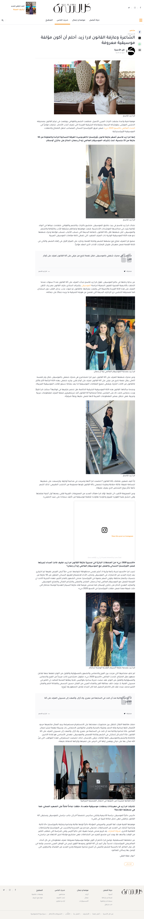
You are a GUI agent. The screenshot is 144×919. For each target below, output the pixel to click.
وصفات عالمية (37, 895)
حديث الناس (62, 20)
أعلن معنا (96, 914)
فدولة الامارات (114, 831)
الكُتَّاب (67, 914)
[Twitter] (139, 38)
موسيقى (129, 864)
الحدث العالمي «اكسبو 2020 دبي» (119, 128)
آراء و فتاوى (60, 901)
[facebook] (140, 8)
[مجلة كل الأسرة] (132, 891)
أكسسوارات (83, 901)
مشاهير (62, 895)
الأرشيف (86, 914)
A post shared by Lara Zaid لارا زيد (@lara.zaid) (104, 557)
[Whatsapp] (139, 44)
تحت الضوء (60, 898)
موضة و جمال (78, 20)
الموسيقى (86, 286)
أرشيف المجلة (19, 10)
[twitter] (129, 8)
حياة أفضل (94, 20)
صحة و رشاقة (107, 898)
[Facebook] (139, 32)
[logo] (72, 8)
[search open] (4, 20)
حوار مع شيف (37, 898)
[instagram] (135, 8)
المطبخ (49, 20)
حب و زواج (108, 905)
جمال (86, 898)
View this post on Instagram (122, 536)
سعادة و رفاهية (106, 901)
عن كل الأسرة (108, 914)
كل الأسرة (119, 50)
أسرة (110, 895)
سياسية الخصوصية (38, 914)
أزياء (86, 895)
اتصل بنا (76, 914)
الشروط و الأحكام (55, 914)
